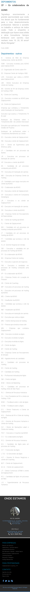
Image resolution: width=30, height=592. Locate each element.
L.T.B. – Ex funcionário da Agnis (11, 454)
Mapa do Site (5, 576)
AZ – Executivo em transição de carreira (14, 206)
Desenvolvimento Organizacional (10, 553)
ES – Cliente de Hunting (9, 368)
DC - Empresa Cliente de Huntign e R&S (14, 73)
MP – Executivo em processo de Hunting (15, 287)
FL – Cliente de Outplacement (11, 223)
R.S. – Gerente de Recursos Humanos (14, 440)
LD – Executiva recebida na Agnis (12, 341)
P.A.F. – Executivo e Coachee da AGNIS (14, 433)
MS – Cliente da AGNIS (9, 296)
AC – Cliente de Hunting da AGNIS (12, 220)
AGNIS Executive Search (16, 587)
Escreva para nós (6, 574)
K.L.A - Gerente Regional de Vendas (13, 245)
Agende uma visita (6, 572)
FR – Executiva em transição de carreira (14, 172)
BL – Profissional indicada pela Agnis (13, 375)
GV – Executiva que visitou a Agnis (12, 317)
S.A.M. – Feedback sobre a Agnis (12, 406)
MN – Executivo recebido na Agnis (12, 334)
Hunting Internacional (7, 559)
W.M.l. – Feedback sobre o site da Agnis (14, 402)
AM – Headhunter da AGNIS (10, 310)
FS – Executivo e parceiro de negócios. (14, 262)
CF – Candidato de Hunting (10, 372)
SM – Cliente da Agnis (8, 379)
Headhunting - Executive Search (10, 547)
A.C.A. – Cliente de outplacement (12, 467)
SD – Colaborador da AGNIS (10, 187)
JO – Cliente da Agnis (8, 345)
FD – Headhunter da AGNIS (10, 300)
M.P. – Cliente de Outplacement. (12, 463)
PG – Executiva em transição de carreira (14, 313)
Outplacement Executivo (8, 549)
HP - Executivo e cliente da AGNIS (12, 162)
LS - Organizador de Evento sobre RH (13, 70)
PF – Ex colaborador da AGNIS (11, 254)
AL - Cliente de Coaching (9, 95)
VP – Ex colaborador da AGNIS (11, 274)
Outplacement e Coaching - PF (10, 565)
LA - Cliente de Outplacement (11, 104)
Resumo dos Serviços (7, 545)
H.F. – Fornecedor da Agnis (10, 450)
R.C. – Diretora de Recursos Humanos (14, 392)
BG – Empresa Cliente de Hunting (12, 258)
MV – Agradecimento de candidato (13, 358)
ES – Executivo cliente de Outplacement (14, 137)
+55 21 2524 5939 (16, 523)
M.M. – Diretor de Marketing (10, 383)
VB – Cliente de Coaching (9, 283)
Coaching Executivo (7, 555)
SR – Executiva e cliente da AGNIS (13, 210)
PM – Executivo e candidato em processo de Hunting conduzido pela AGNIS (15, 268)
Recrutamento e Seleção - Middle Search (12, 551)
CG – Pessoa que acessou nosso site (13, 324)
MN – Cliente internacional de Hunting (14, 321)
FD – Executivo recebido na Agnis (12, 338)
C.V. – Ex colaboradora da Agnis (12, 437)
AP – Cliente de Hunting (9, 349)
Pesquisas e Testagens (7, 557)
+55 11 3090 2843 (16, 534)
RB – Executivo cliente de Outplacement (14, 141)
